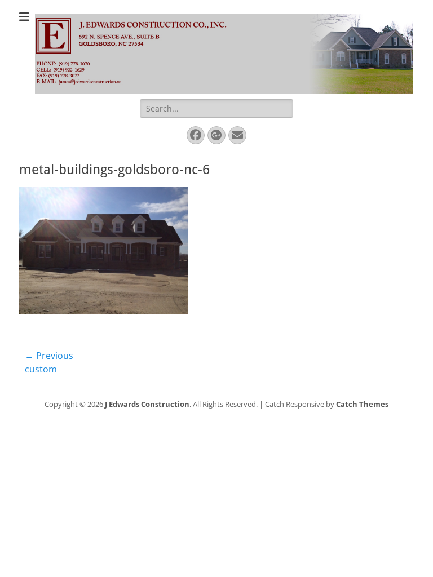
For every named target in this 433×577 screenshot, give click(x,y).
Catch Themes (362, 404)
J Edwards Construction (147, 404)
